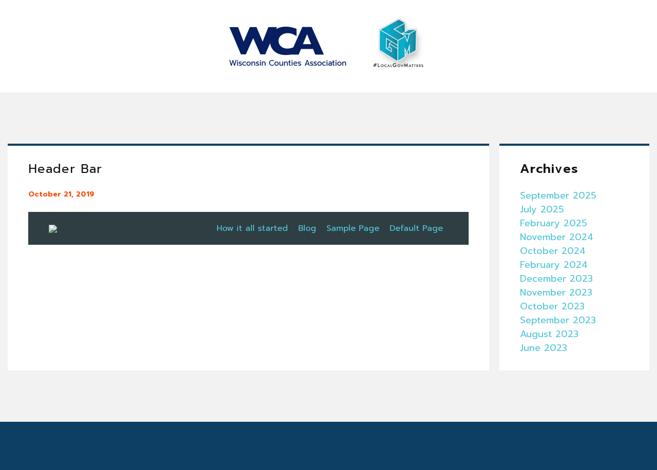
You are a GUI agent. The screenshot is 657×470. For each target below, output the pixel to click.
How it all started (252, 228)
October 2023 (552, 306)
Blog (307, 228)
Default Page (416, 228)
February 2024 (554, 265)
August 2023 (549, 334)
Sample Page (352, 228)
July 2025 (542, 209)
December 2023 (556, 278)
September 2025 (558, 195)
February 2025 (553, 223)
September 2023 (558, 320)
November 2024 (556, 237)
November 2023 (556, 292)
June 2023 (543, 348)
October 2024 (553, 251)
